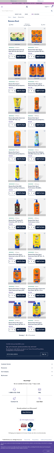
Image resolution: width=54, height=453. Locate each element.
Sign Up (44, 354)
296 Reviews (37, 184)
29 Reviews (17, 184)
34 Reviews (17, 252)
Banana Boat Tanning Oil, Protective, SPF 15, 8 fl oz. (16, 221)
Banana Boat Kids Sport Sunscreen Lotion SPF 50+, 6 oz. (17, 255)
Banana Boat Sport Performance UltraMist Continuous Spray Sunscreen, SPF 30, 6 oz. (36, 187)
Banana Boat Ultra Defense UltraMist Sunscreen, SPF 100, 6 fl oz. (36, 153)
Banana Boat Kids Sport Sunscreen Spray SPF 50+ (35, 323)
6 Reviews (36, 286)
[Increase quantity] (14, 56)
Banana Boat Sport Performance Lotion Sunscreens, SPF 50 (33, 221)
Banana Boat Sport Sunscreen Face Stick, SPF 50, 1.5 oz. (36, 289)
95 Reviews (17, 47)
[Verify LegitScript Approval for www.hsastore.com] (30, 425)
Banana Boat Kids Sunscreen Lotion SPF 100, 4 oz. (17, 118)
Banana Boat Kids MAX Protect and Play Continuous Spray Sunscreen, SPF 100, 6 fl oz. (17, 187)
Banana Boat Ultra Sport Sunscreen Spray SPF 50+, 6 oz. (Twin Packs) (17, 323)
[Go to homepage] (27, 7)
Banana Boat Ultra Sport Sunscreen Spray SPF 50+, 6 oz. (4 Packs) (36, 84)
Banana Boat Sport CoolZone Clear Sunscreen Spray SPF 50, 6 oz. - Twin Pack (17, 289)
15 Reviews (17, 286)
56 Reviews (37, 149)
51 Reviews (37, 81)
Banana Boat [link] (21, 17)
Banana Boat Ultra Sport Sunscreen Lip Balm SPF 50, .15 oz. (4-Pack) (36, 50)
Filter (12, 24)
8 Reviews (17, 149)
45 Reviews (17, 115)
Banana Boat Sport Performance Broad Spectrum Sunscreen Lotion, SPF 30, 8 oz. (36, 119)
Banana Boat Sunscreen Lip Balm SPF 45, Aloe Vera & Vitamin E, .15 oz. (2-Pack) (16, 50)
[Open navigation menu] (2, 6)
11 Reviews (36, 47)
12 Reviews (36, 252)
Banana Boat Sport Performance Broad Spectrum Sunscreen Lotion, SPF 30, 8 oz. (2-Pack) (17, 84)
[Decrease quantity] (10, 56)
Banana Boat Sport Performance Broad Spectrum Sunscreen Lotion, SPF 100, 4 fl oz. (17, 153)
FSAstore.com (14, 1)
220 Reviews (37, 115)
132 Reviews (17, 218)
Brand (14, 17)
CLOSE (48, 451)
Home (9, 17)
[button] (17, 36)
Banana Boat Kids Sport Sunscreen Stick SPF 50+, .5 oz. (36, 255)
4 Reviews (17, 81)
